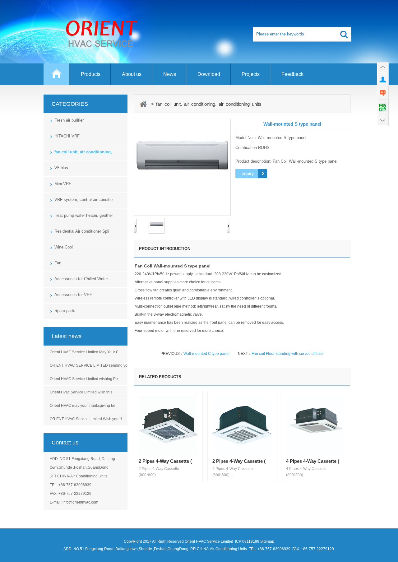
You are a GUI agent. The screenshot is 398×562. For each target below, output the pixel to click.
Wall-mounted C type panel (206, 353)
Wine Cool (63, 247)
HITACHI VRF (67, 136)
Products (90, 74)
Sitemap (267, 541)
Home (57, 77)
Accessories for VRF (73, 294)
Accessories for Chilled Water (81, 278)
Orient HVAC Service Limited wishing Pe (84, 379)
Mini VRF (62, 183)
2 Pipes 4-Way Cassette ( (165, 461)
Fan (57, 263)
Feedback (292, 74)
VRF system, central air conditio (83, 199)
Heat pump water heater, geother (83, 215)
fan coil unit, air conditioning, (83, 152)
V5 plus (61, 167)
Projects (251, 74)
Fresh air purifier (69, 120)
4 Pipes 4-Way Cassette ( (312, 461)
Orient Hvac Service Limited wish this (81, 392)
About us (131, 74)
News (169, 74)
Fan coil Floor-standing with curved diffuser (288, 353)
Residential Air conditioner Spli (81, 231)
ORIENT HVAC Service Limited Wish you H (86, 419)
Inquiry (247, 173)
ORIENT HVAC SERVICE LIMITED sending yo (88, 365)
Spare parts (64, 310)
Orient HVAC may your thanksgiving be (82, 405)
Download (208, 74)
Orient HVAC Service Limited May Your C (84, 352)
